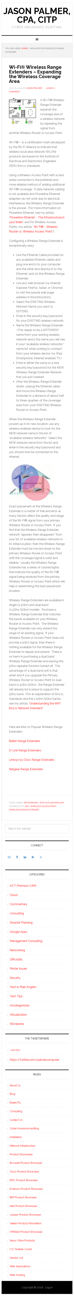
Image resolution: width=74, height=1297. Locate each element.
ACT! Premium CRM (23, 885)
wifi (27, 806)
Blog (12, 1094)
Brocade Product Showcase (26, 1162)
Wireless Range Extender (24, 809)
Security (15, 978)
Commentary (18, 904)
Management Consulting (26, 941)
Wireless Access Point (43, 806)
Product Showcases (21, 1154)
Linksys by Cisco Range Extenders (31, 759)
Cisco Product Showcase (24, 1171)
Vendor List (16, 1257)
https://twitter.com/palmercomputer (34, 1059)
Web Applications (20, 1266)
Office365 (16, 959)
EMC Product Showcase (24, 1180)
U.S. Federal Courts (21, 1249)
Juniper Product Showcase (25, 1214)
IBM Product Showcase (23, 1197)
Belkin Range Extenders (24, 741)
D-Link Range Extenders (25, 750)
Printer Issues (18, 968)
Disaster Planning (21, 922)
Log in (48, 1287)
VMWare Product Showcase (26, 1231)
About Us (15, 1085)
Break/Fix (15, 1102)
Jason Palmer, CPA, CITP (36, 15)
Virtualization (18, 1014)
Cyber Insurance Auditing (24, 1128)
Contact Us (16, 1119)
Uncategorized (19, 1005)
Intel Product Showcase (23, 1206)
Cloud (14, 895)
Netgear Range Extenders (26, 769)
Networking (31, 802)
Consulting (17, 913)
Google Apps (18, 931)
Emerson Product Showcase (26, 1188)
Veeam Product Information (25, 1223)
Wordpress (17, 1024)
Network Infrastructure (22, 1145)
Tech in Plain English (51, 802)
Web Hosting (17, 1275)
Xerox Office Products (22, 1240)
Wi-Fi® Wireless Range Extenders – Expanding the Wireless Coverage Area (35, 74)
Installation (16, 1137)
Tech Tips (16, 996)
